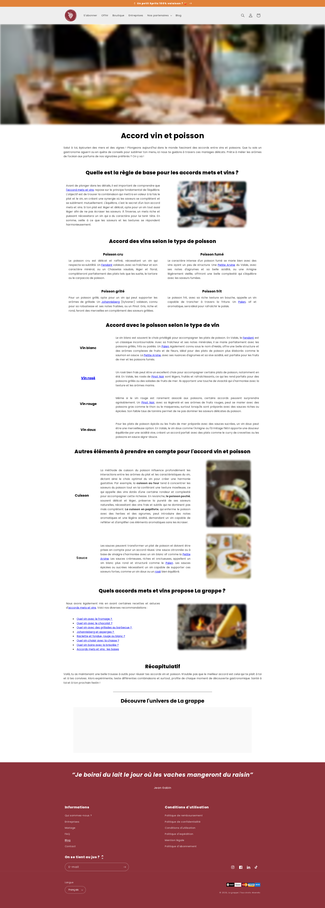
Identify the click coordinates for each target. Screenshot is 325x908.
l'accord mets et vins (80, 190)
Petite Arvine (226, 265)
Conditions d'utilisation (180, 828)
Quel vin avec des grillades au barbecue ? (104, 627)
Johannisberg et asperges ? (96, 632)
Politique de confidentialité (183, 821)
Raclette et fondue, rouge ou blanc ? (101, 636)
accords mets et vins (82, 608)
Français (74, 889)
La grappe (233, 892)
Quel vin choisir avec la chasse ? (98, 640)
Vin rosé (88, 378)
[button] (159, 15)
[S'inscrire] (124, 867)
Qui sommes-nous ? (78, 815)
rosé (158, 572)
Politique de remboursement (184, 815)
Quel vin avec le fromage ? (95, 619)
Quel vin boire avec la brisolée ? (98, 645)
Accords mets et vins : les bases (98, 649)
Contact (70, 846)
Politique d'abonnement (181, 846)
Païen (242, 302)
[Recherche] (243, 15)
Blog (68, 840)
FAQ (67, 834)
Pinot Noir (157, 377)
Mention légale (174, 840)
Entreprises (72, 821)
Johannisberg (110, 302)
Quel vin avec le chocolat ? (94, 623)
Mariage (70, 828)
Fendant (106, 265)
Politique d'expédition (179, 834)
